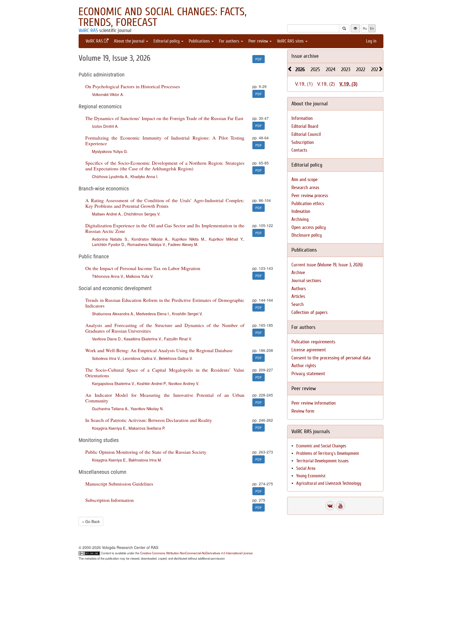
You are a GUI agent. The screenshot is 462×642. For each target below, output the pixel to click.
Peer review (258, 41)
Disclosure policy (306, 235)
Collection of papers (309, 312)
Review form (302, 411)
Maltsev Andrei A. (107, 214)
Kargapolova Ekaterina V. (113, 383)
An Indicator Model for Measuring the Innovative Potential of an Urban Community (164, 398)
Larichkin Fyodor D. (108, 244)
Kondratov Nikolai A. (150, 239)
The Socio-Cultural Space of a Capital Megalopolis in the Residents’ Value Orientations (164, 373)
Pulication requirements (313, 342)
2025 (315, 69)
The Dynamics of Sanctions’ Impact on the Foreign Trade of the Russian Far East (164, 118)
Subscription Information (109, 500)
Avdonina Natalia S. (110, 239)
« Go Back (91, 521)
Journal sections (306, 280)
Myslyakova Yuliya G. (110, 151)
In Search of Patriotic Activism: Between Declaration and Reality (148, 420)
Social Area (305, 468)
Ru (365, 28)
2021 (375, 69)
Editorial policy (167, 41)
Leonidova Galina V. (140, 358)
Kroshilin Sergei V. (187, 313)
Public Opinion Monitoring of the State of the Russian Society (145, 452)
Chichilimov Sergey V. (142, 214)
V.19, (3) (348, 83)
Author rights (303, 365)
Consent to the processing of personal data (331, 358)
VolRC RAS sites (291, 41)
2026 (300, 69)
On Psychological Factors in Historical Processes (132, 86)
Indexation (300, 211)
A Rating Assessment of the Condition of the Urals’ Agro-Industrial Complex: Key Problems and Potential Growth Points (164, 203)
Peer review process (309, 195)
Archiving (300, 219)
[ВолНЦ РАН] (330, 505)
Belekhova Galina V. (176, 358)
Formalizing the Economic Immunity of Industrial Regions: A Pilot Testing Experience (164, 140)
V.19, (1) (304, 83)
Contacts (299, 150)
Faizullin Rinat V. (178, 338)
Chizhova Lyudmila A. (110, 176)
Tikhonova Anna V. (108, 276)
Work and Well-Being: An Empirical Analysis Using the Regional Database (159, 350)
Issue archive (305, 56)
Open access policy (308, 227)
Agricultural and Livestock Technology (328, 483)
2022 (360, 69)
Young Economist (311, 475)
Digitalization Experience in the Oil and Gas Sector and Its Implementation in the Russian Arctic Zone (164, 228)
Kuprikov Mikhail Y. (226, 239)
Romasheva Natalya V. (146, 244)
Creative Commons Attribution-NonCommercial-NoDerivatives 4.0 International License (196, 553)
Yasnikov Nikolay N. (147, 408)
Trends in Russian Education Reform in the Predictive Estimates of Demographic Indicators (164, 303)
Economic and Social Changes (321, 445)
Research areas (305, 187)
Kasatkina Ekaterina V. (143, 338)
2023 (345, 69)
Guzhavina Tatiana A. (110, 408)
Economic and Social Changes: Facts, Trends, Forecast (162, 17)
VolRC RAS (88, 30)
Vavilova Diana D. (107, 338)
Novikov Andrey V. (183, 383)
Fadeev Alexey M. (183, 244)
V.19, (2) (326, 83)
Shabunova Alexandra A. (113, 313)
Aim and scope (304, 179)
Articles (298, 296)
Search (297, 304)
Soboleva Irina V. (106, 358)
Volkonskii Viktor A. (108, 94)
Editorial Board (304, 126)
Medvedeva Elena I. (153, 313)
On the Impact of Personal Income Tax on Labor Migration (142, 268)
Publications (200, 41)
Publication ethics (307, 203)
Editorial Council (306, 134)
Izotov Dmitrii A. (105, 126)
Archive (298, 272)
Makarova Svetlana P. (147, 428)
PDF (258, 59)
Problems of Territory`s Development (327, 453)
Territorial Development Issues (322, 460)
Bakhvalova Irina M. (145, 460)
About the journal (129, 41)
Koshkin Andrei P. (151, 383)
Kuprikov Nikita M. (189, 239)
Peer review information (313, 403)
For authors (229, 41)
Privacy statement (308, 373)
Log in (371, 41)
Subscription (302, 142)
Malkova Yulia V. (139, 276)
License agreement (308, 350)
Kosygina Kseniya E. (109, 428)
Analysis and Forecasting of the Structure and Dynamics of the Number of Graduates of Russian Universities (164, 328)
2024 (330, 69)
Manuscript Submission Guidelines (119, 483)
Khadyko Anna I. (144, 176)
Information (302, 118)
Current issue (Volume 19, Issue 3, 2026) (327, 265)
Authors (298, 288)
